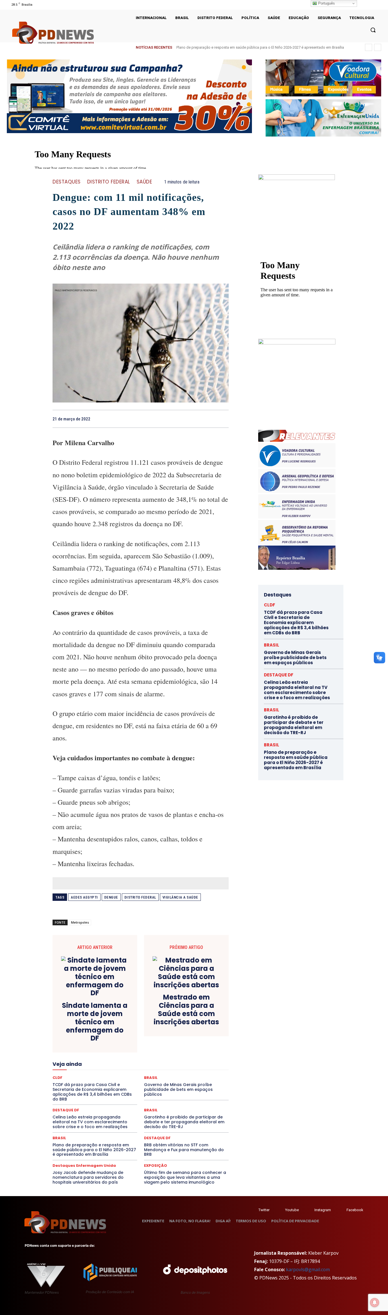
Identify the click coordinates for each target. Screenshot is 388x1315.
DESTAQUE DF (180, 1037)
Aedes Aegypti (84, 897)
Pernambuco (203, 1072)
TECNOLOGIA (118, 1093)
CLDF (269, 605)
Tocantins (164, 1093)
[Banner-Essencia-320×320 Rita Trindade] (296, 343)
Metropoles (80, 922)
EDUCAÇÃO (96, 1047)
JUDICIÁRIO (119, 1062)
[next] (377, 47)
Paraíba (162, 1072)
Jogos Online (92, 1062)
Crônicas (172, 1032)
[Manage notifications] (374, 1302)
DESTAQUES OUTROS (173, 1042)
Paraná (180, 1072)
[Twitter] (253, 1210)
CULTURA (194, 1032)
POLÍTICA (86, 1078)
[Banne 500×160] (323, 117)
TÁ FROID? (72, 1093)
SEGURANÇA (182, 1088)
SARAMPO (81, 1088)
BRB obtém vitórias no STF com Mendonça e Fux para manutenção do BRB (184, 1149)
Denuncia (117, 1037)
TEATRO (94, 1093)
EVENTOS (142, 1052)
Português (326, 3)
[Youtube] (377, 4)
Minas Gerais (153, 1067)
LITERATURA (146, 1062)
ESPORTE (99, 1052)
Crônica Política (145, 1032)
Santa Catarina (193, 1083)
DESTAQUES (67, 181)
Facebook (355, 1210)
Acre (85, 1021)
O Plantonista (79, 1072)
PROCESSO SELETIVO (118, 1078)
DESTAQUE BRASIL (147, 1037)
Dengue (111, 897)
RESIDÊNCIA (77, 1083)
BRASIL (163, 1021)
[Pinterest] (210, 418)
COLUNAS (74, 1026)
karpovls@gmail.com (308, 1269)
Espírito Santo (73, 1052)
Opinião (103, 1072)
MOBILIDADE (180, 1067)
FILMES (122, 1057)
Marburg (193, 1062)
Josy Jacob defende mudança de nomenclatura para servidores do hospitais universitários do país (88, 1177)
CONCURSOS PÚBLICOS (148, 1026)
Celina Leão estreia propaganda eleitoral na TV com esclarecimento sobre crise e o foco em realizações (90, 1122)
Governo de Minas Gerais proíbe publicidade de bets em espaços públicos (295, 657)
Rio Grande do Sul (138, 1083)
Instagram (322, 1210)
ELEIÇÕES (121, 1047)
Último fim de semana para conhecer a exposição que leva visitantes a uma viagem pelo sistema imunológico (185, 1177)
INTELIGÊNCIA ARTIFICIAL (173, 1057)
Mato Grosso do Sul (85, 1067)
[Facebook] (183, 418)
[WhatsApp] (223, 418)
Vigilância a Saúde (180, 897)
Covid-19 (117, 1032)
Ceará (180, 1021)
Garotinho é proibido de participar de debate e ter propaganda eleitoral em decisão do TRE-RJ (184, 1122)
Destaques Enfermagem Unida (124, 1042)
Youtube (292, 1210)
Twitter (264, 1210)
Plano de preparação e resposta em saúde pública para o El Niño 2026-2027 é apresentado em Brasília (94, 1149)
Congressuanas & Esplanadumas (202, 1026)
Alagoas (102, 1021)
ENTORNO (200, 1047)
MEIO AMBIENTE (122, 1067)
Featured (191, 1052)
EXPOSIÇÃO (167, 1052)
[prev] (368, 47)
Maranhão (171, 1062)
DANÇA (78, 1037)
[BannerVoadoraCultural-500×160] (323, 77)
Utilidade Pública (192, 1093)
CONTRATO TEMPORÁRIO (82, 1032)
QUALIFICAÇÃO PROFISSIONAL (203, 1078)
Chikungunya (202, 1021)
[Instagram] (363, 4)
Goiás (140, 1057)
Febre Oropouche (95, 1057)
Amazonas (125, 1021)
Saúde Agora (125, 1088)
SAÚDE (144, 181)
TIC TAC (142, 1093)
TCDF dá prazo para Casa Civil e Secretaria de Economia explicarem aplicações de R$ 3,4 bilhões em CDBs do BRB (296, 622)
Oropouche (126, 1072)
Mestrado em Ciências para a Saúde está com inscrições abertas (186, 1009)
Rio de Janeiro (106, 1083)
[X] (370, 4)
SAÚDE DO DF (154, 1088)
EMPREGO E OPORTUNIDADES (160, 1047)
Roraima (167, 1083)
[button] (373, 30)
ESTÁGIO (120, 1052)
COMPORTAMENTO (105, 1026)
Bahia (145, 1021)
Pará (145, 1072)
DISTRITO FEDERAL (108, 181)
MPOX (203, 1067)
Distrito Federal (140, 897)
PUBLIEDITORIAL (156, 1078)
